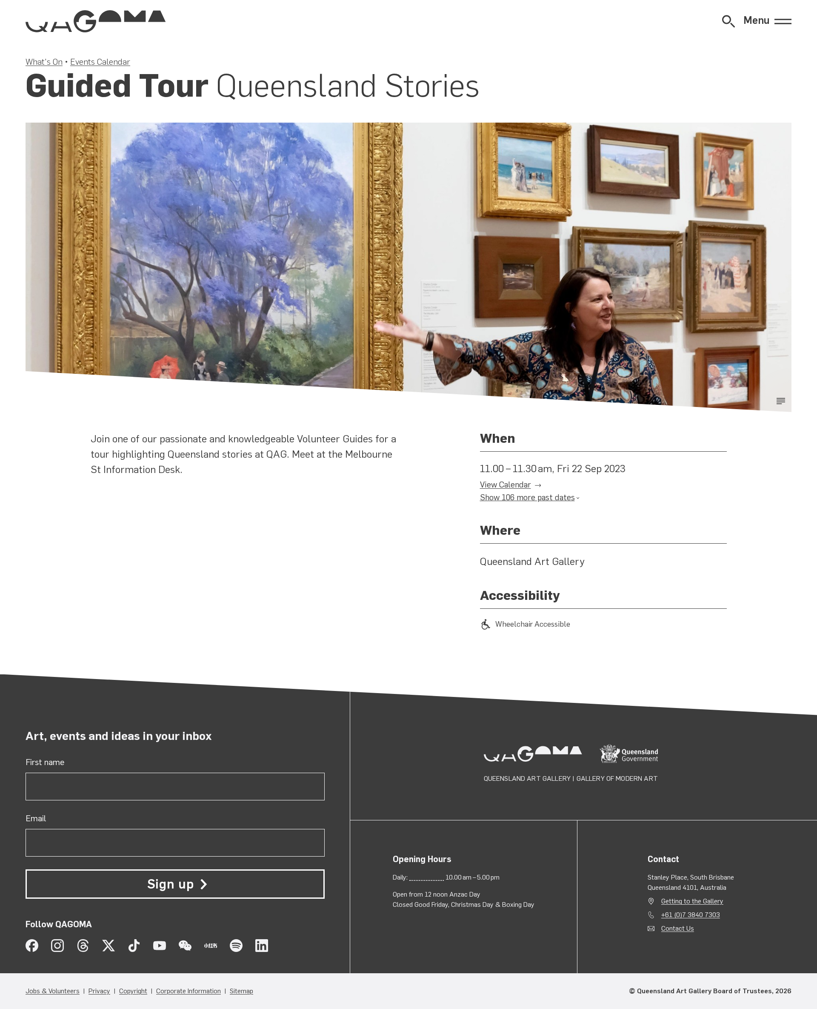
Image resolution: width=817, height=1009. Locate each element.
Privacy (99, 991)
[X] (108, 945)
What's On (44, 62)
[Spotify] (236, 945)
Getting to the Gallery (692, 901)
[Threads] (83, 945)
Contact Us (677, 928)
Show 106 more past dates (527, 497)
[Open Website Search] (728, 21)
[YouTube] (159, 945)
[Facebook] (32, 945)
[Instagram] (57, 945)
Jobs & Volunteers (53, 991)
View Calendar (505, 485)
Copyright (133, 991)
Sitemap (241, 991)
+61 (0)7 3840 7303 (690, 915)
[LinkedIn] (261, 945)
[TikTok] (134, 945)
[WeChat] (185, 945)
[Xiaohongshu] (210, 945)
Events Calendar (100, 62)
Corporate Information (188, 991)
